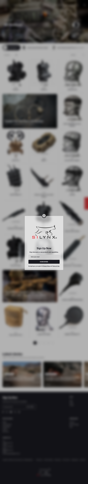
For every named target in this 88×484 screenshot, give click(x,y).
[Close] (44, 215)
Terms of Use (56, 266)
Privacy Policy (46, 266)
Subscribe (44, 262)
